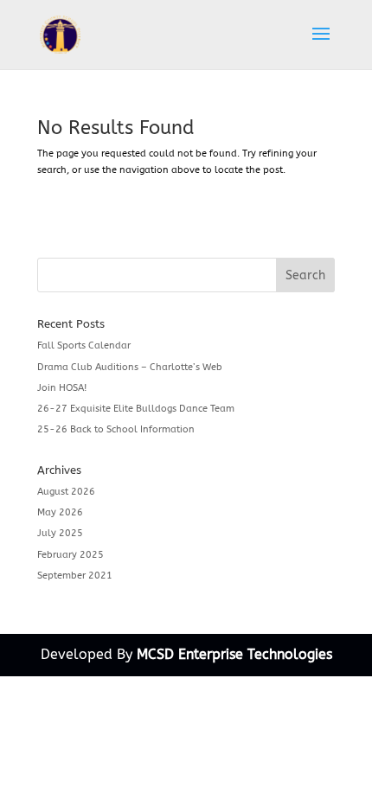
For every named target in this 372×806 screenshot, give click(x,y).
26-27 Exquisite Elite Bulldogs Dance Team (135, 408)
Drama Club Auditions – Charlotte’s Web (129, 367)
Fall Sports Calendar (84, 345)
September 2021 (74, 575)
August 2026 (66, 491)
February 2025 (70, 554)
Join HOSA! (62, 387)
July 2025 (60, 533)
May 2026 (60, 512)
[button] (321, 45)
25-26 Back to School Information (116, 429)
